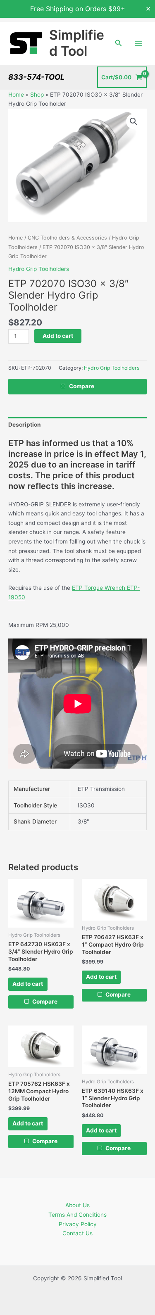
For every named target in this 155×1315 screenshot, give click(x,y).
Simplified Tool (76, 43)
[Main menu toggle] (139, 43)
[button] (118, 43)
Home (16, 94)
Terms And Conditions (77, 1214)
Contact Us (77, 1233)
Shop (37, 94)
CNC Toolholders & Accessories (67, 238)
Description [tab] (24, 424)
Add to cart (58, 335)
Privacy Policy (78, 1224)
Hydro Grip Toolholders (38, 269)
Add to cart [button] (27, 983)
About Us (77, 1205)
